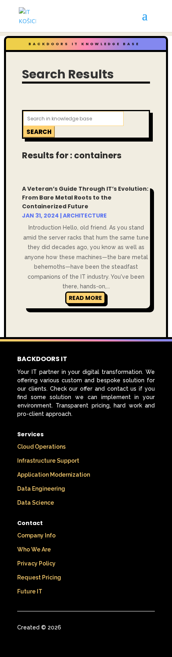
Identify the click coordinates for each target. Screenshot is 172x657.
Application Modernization (53, 474)
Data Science (35, 502)
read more (85, 298)
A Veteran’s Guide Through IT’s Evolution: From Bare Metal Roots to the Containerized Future (85, 197)
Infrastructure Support (48, 460)
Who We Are (34, 549)
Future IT (29, 591)
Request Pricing (39, 577)
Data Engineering (41, 488)
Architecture (85, 216)
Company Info (36, 535)
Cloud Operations (41, 446)
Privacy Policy (36, 563)
